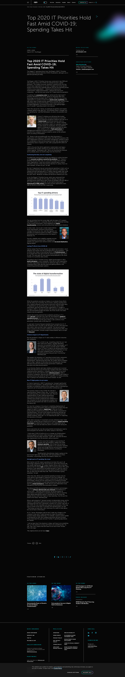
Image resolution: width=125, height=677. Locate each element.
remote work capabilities (56, 99)
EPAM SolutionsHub (32, 651)
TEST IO (29, 638)
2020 (44, 6)
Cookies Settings (73, 672)
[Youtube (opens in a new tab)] (89, 636)
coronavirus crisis (41, 95)
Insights (64, 2)
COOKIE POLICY (57, 644)
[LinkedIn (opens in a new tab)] (89, 633)
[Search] (96, 2)
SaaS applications (56, 129)
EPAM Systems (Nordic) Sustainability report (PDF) (71, 648)
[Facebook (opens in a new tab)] (92, 633)
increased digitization (61, 241)
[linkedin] (58, 557)
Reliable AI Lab (31, 640)
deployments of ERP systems (35, 183)
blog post (32, 332)
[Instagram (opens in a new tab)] (96, 633)
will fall (32, 316)
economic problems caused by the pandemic (44, 159)
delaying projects (54, 372)
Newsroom (35, 6)
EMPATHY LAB (30, 635)
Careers (74, 2)
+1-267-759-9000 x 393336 (84, 67)
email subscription (92, 646)
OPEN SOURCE (57, 635)
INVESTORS (56, 632)
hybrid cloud (42, 121)
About (68, 2)
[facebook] (54, 557)
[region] (62, 670)
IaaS (42, 466)
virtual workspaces (38, 483)
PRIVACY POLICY (57, 638)
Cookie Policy (58, 668)
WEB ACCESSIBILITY (69, 632)
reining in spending (43, 444)
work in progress (32, 261)
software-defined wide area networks (44, 489)
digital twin (47, 409)
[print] (62, 557)
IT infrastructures (60, 252)
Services (52, 2)
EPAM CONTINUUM (32, 632)
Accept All (87, 672)
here (47, 531)
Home (28, 6)
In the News (40, 6)
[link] (70, 557)
